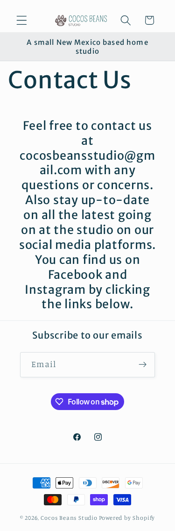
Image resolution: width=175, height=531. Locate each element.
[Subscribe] (143, 364)
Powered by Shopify (127, 517)
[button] (22, 20)
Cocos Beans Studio (69, 517)
